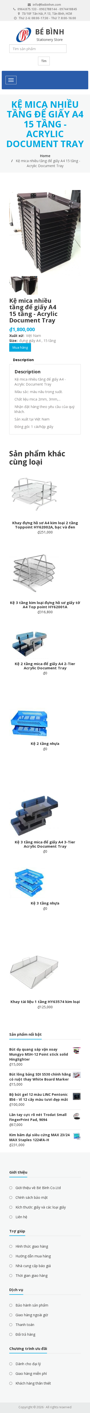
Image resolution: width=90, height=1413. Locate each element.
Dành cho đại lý (28, 1363)
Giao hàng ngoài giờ (32, 1314)
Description (23, 359)
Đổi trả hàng (25, 1334)
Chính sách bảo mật (32, 1197)
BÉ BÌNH (49, 31)
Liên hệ (21, 1216)
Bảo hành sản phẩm (32, 1305)
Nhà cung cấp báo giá (33, 1265)
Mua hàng (20, 347)
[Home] (23, 35)
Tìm (43, 61)
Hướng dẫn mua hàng (33, 1256)
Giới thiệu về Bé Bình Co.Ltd (38, 1187)
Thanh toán (25, 1324)
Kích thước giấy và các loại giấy (41, 1207)
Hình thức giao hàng (32, 1246)
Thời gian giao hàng (32, 1275)
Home (45, 155)
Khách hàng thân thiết (33, 1383)
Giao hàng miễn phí (31, 1373)
